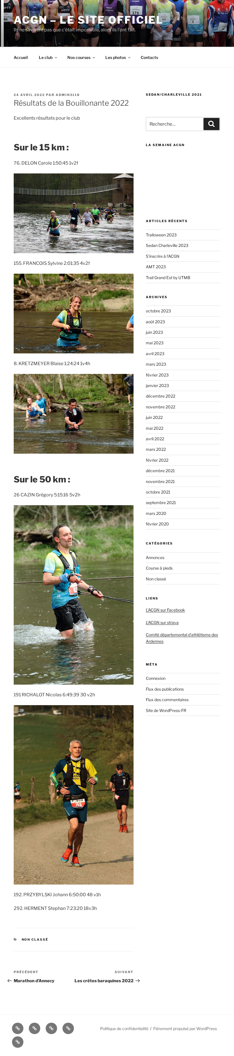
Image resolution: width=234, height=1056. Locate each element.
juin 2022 (154, 417)
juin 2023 (154, 332)
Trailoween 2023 (161, 234)
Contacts (149, 57)
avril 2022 (155, 438)
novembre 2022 (160, 406)
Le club (46, 57)
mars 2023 (156, 364)
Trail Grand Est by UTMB (168, 277)
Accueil (21, 57)
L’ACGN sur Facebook (165, 609)
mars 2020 (156, 513)
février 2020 (157, 523)
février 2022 (157, 460)
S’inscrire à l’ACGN (162, 256)
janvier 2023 (157, 385)
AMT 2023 (156, 266)
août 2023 (155, 321)
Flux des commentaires (167, 699)
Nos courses (78, 57)
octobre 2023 (158, 310)
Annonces (155, 557)
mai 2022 (154, 428)
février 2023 (157, 375)
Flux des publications (165, 689)
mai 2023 (155, 342)
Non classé (35, 940)
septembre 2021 (161, 502)
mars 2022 (156, 449)
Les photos (115, 57)
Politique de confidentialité (124, 1028)
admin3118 (68, 95)
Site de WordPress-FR (166, 710)
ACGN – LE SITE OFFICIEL (89, 20)
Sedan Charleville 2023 (167, 245)
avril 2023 (155, 353)
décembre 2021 (160, 470)
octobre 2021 (158, 492)
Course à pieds (159, 568)
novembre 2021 (160, 481)
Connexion (156, 678)
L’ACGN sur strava (162, 622)
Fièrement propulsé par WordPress (185, 1028)
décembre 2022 (160, 396)
